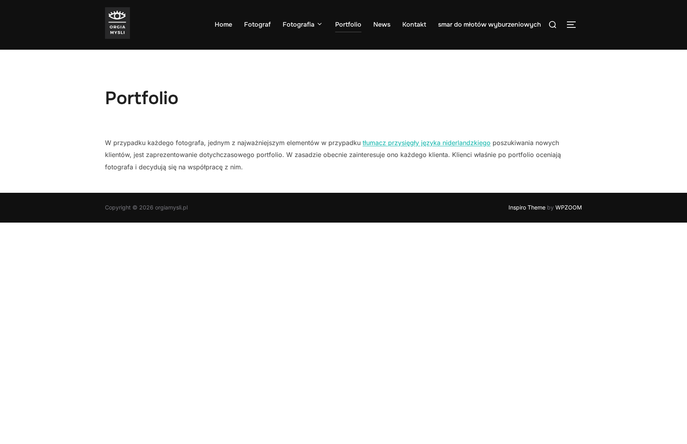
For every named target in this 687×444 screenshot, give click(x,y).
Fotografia (298, 24)
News (381, 24)
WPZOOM (568, 207)
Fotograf (257, 24)
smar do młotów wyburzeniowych (489, 24)
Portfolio (348, 24)
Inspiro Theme (526, 207)
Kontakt (414, 24)
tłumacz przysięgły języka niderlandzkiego (427, 143)
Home (223, 24)
